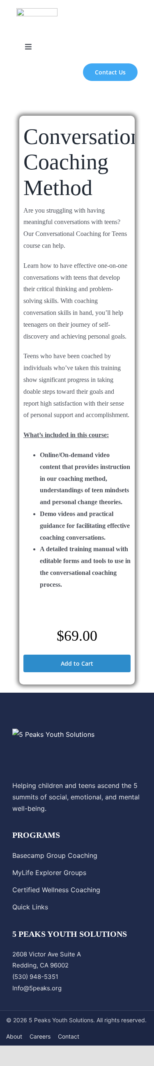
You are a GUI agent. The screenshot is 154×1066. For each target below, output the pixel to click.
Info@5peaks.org (37, 988)
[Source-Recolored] (36, 11)
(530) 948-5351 (35, 977)
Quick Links (30, 907)
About (14, 1036)
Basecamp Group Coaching (54, 855)
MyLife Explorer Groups (49, 873)
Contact (68, 1036)
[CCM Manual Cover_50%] (77, 611)
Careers (40, 1036)
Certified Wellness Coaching (56, 890)
